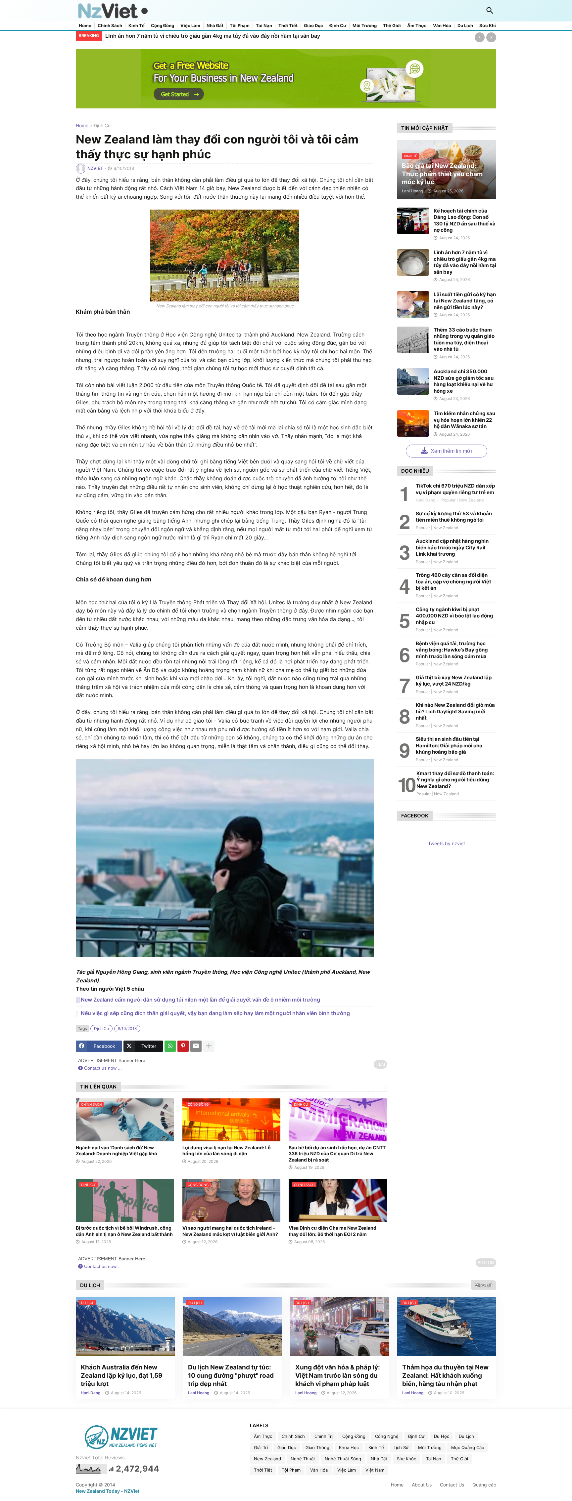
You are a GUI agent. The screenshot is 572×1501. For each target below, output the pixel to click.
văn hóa (319, 1470)
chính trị (323, 1436)
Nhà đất (215, 25)
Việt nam (374, 1470)
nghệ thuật (303, 1458)
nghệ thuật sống (343, 1458)
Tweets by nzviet (446, 843)
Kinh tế (136, 25)
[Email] (196, 1046)
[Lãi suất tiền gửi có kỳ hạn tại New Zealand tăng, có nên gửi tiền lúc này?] (413, 304)
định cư (102, 125)
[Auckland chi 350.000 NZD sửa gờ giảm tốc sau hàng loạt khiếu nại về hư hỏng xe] (413, 381)
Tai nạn (264, 25)
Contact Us (452, 1484)
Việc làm (190, 25)
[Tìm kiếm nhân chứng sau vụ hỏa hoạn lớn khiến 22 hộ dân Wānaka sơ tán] (413, 423)
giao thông (317, 1447)
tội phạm (291, 1470)
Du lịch (465, 25)
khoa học (349, 1447)
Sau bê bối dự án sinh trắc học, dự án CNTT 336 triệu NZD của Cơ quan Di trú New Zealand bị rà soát (337, 1153)
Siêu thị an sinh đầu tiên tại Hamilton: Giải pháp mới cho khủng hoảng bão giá (449, 745)
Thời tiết (288, 25)
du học (441, 1436)
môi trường (430, 1447)
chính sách (293, 1436)
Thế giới (392, 25)
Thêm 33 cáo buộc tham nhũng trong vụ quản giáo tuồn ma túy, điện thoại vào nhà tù (464, 339)
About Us (422, 1484)
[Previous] (480, 37)
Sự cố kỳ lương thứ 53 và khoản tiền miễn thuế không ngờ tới (454, 516)
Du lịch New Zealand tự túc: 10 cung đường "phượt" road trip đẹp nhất (231, 1375)
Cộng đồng (162, 25)
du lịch (466, 1436)
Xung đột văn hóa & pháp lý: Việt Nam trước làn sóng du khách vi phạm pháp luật (337, 1375)
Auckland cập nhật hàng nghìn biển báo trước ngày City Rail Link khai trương (452, 547)
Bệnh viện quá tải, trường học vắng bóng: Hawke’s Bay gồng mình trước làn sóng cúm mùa (452, 649)
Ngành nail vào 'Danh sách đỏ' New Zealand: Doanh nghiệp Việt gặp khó (116, 1150)
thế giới (459, 1458)
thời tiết (263, 1470)
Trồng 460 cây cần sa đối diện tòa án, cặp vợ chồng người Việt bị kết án (453, 581)
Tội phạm (240, 25)
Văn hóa (442, 25)
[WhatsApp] (170, 1046)
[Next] (491, 37)
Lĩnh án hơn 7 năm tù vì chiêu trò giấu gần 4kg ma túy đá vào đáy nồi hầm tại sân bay (465, 262)
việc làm (346, 1470)
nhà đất (379, 1458)
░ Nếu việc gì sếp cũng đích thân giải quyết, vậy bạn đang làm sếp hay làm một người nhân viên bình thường (213, 1013)
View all (483, 1285)
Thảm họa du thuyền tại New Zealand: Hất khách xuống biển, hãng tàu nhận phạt (445, 1375)
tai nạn (433, 1458)
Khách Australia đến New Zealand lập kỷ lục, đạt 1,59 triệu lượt (122, 1375)
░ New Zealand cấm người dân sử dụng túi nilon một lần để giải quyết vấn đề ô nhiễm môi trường (198, 999)
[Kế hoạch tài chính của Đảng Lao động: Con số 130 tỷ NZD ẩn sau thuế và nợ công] (413, 221)
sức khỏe (406, 1458)
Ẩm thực (417, 25)
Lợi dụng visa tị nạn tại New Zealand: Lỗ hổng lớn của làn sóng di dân (226, 1150)
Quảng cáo (484, 1484)
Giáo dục (313, 25)
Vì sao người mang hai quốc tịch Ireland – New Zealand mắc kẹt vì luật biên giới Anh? (230, 1231)
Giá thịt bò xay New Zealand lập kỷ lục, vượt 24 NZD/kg (454, 680)
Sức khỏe (489, 25)
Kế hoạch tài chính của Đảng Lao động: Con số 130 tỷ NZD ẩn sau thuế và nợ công (465, 220)
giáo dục (286, 1447)
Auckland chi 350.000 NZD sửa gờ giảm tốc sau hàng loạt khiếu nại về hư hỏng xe (464, 381)
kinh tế (376, 1447)
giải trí (261, 1447)
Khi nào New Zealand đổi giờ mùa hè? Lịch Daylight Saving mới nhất (455, 711)
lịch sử (401, 1447)
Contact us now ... (102, 1068)
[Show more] (209, 1046)
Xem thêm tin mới (450, 451)
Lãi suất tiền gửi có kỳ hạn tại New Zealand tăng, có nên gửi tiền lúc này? (198, 35)
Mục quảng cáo (467, 1447)
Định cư (337, 25)
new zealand (267, 1458)
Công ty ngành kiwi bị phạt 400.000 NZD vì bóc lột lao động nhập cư (454, 615)
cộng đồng (353, 1436)
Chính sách (110, 25)
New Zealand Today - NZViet (107, 1491)
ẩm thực (263, 1436)
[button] (490, 11)
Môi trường (365, 25)
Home (85, 25)
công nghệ (387, 1436)
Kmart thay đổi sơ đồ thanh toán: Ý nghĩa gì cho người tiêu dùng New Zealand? (455, 779)
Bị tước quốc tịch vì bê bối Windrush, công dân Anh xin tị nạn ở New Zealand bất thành (124, 1231)
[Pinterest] (183, 1046)
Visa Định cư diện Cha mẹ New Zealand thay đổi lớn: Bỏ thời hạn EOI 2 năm (332, 1231)
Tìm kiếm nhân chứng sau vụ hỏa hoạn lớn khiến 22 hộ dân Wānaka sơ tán (464, 419)
